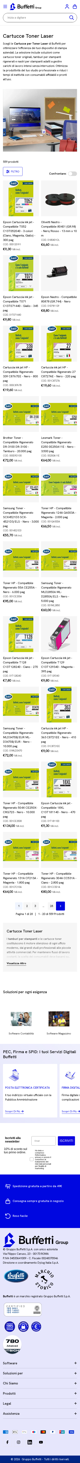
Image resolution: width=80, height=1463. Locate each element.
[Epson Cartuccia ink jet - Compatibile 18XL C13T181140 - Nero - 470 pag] (59, 779)
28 (51, 906)
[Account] (67, 6)
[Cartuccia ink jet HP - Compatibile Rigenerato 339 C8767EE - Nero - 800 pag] (21, 344)
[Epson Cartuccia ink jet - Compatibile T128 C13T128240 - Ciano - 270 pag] (21, 634)
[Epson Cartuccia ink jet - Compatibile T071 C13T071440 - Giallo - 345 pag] (21, 273)
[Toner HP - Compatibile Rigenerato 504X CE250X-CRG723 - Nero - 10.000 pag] (21, 779)
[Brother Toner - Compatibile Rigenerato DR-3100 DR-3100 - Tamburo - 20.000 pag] (21, 414)
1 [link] (19, 906)
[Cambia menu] (5, 6)
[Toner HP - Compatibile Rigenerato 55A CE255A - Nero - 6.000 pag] (21, 559)
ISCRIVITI (66, 1140)
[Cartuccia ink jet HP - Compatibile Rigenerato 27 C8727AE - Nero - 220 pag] (59, 344)
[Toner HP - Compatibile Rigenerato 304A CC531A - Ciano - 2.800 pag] (59, 850)
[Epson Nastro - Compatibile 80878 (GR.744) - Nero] (59, 273)
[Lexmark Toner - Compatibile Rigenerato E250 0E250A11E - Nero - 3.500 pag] (59, 414)
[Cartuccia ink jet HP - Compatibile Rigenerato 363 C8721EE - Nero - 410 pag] (59, 704)
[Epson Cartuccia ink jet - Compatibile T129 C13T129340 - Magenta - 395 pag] (59, 634)
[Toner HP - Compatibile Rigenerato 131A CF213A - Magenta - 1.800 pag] (21, 850)
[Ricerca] (71, 17)
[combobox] (40, 17)
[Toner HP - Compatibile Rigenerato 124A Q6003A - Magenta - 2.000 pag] (59, 484)
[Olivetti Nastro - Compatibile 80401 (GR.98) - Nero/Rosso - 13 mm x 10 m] (59, 198)
